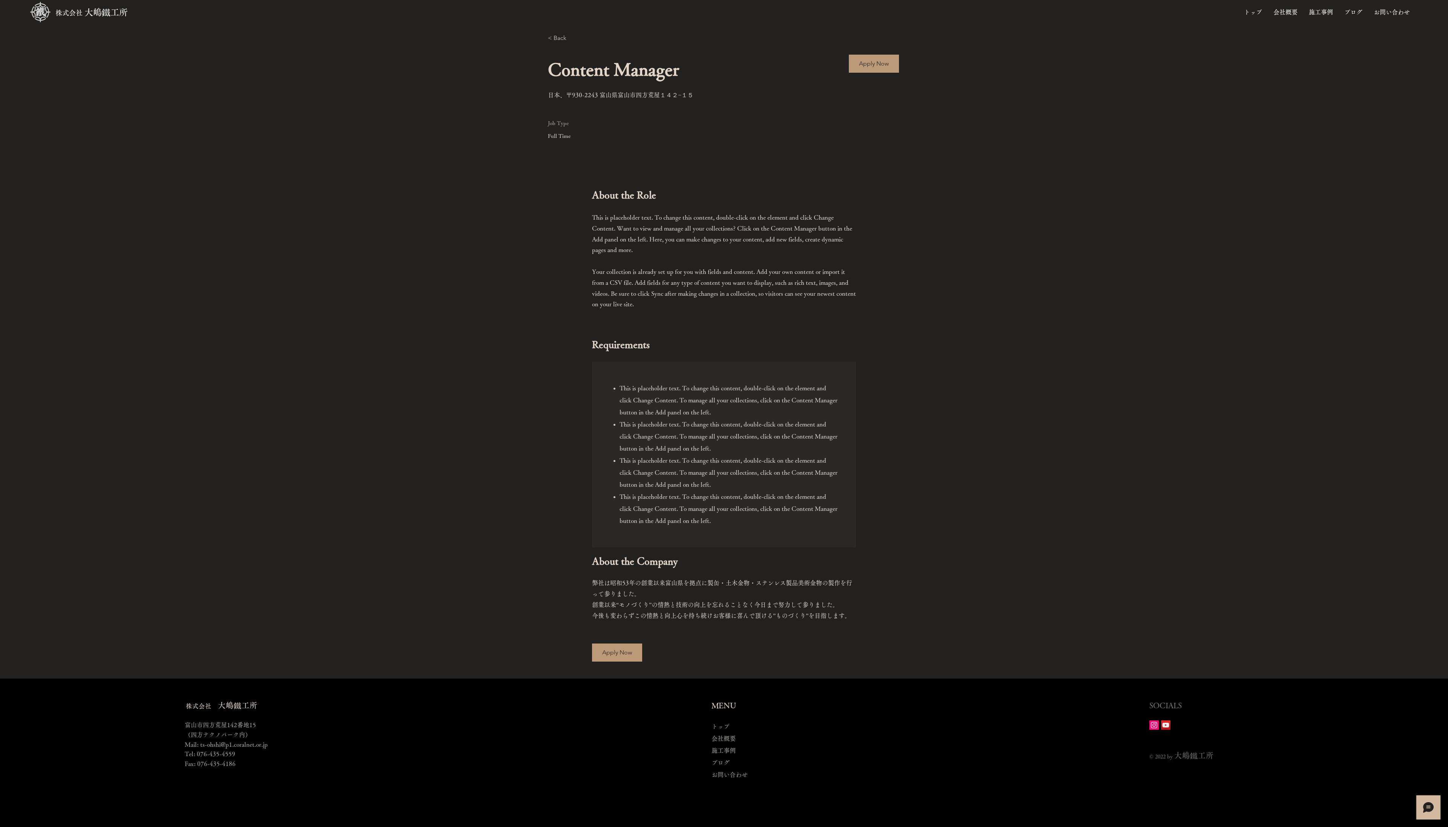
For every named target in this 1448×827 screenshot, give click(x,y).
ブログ (721, 763)
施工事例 (724, 751)
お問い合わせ (730, 775)
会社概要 (724, 738)
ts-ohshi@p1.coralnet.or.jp (234, 744)
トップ (721, 726)
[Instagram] (1154, 725)
